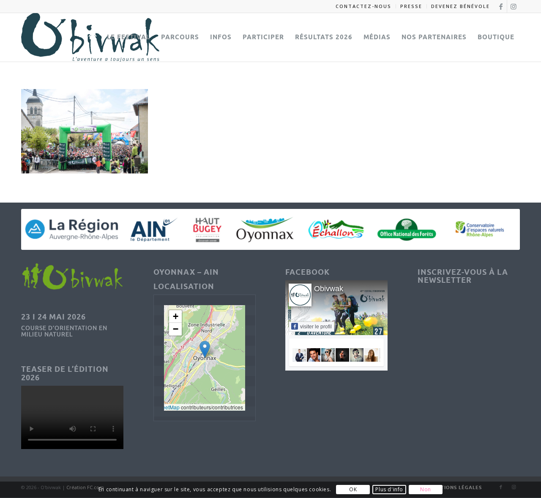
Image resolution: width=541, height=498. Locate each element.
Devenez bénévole (460, 6)
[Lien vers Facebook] (501, 6)
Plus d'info (389, 489)
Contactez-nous (363, 6)
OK (353, 489)
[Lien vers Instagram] (513, 6)
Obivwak (328, 288)
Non (425, 489)
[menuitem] (363, 6)
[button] (204, 349)
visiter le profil (316, 327)
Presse (411, 6)
